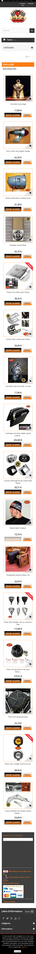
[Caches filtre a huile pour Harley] (18, 323)
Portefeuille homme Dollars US (18, 575)
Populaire (8, 64)
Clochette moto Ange (18, 104)
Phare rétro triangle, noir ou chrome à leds (18, 623)
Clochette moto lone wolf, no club (18, 386)
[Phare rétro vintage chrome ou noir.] (18, 747)
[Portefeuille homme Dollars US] (18, 559)
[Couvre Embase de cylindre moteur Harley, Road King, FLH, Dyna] (18, 795)
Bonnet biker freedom (18, 528)
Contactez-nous (23, 4)
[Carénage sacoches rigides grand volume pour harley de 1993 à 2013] (18, 417)
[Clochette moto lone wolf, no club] (18, 370)
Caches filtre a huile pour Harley (18, 339)
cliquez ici (24, 947)
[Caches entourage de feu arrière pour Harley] (18, 464)
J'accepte (17, 951)
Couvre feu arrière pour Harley (18, 292)
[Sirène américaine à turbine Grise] (18, 182)
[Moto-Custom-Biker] (18, 16)
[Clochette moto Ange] (18, 88)
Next (30, 57)
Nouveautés (9, 69)
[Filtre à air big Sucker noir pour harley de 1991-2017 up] (18, 653)
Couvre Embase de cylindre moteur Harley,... (18, 812)
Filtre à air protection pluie (18, 717)
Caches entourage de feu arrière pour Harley (18, 482)
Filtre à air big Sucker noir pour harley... (18, 671)
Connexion (31, 3)
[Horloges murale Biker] (18, 229)
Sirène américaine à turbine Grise (18, 198)
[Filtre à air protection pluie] (18, 700)
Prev (25, 57)
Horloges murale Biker (18, 245)
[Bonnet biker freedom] (18, 512)
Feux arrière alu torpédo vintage (18, 151)
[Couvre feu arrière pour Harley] (18, 276)
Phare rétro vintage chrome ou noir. (18, 764)
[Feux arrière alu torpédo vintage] (18, 135)
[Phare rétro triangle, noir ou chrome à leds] (18, 606)
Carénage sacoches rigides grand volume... (18, 434)
